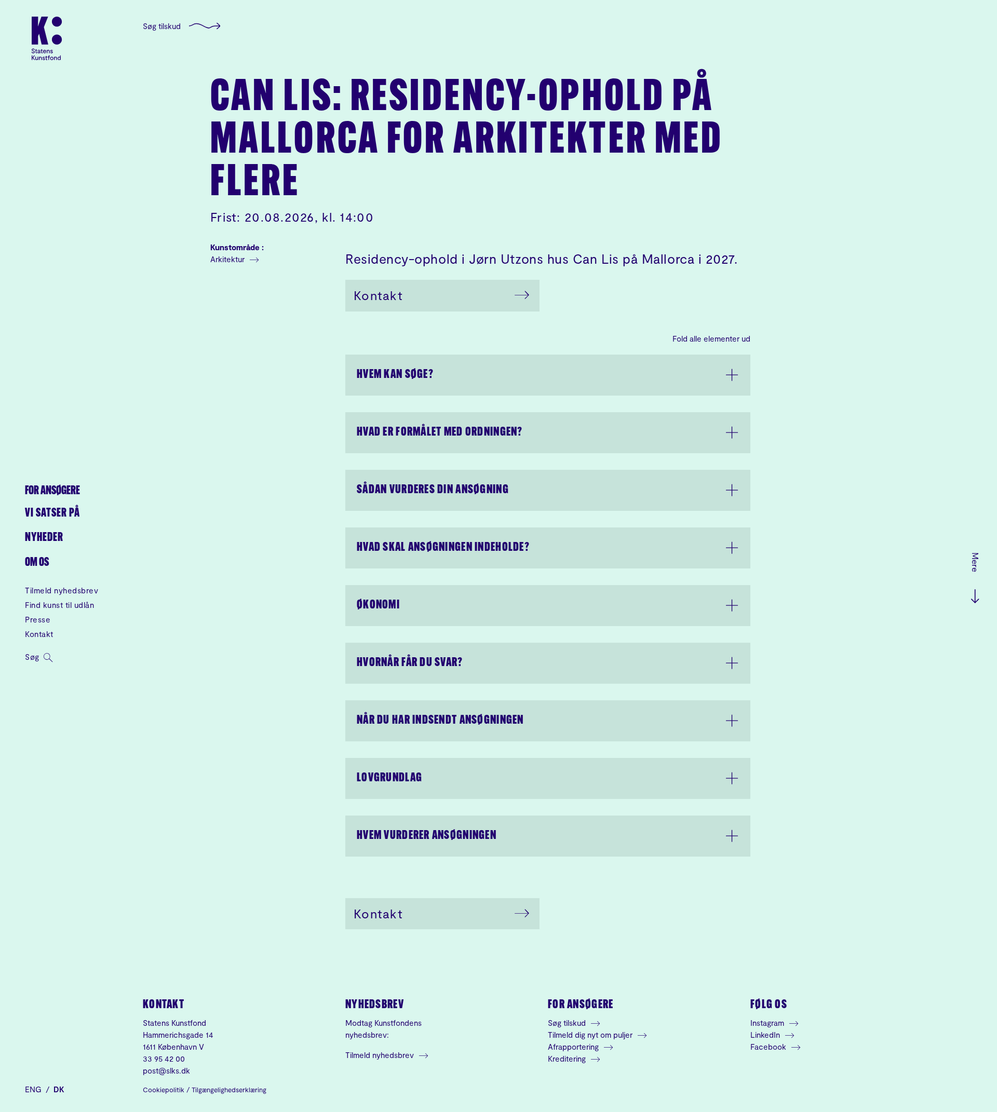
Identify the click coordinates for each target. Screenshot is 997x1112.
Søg (33, 656)
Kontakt (39, 634)
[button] (548, 375)
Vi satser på (52, 514)
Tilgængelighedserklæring (229, 1090)
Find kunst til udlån (59, 604)
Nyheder (44, 538)
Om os (37, 563)
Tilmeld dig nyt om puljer (591, 1034)
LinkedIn (766, 1034)
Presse (37, 619)
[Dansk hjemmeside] (47, 38)
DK (58, 1089)
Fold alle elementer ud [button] (711, 338)
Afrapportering (574, 1046)
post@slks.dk (166, 1070)
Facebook (769, 1046)
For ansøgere (52, 491)
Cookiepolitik (163, 1090)
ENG (34, 1089)
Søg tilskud (162, 26)
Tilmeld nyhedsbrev (61, 590)
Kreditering (568, 1058)
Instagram (768, 1022)
